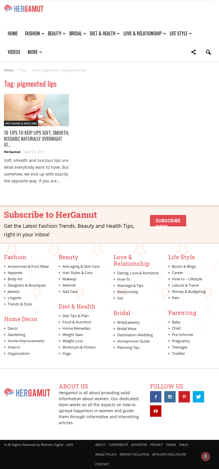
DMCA (183, 444)
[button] (193, 53)
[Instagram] (170, 396)
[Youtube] (155, 411)
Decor (13, 328)
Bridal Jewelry (128, 322)
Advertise (139, 444)
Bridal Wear (127, 328)
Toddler (178, 353)
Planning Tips (128, 347)
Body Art (15, 278)
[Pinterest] (184, 396)
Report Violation (134, 454)
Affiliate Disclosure (169, 454)
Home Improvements (26, 340)
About (100, 444)
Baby (176, 322)
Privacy (156, 444)
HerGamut (12, 152)
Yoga (66, 353)
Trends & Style (20, 304)
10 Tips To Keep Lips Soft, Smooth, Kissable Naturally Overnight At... (36, 138)
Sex (120, 298)
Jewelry (14, 291)
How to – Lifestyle (187, 278)
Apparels (15, 272)
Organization (19, 353)
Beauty (54, 33)
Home (13, 33)
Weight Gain (72, 334)
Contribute (118, 444)
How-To (123, 279)
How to (14, 347)
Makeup (69, 278)
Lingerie (14, 297)
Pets (175, 297)
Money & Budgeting (189, 291)
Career (177, 272)
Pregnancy (181, 340)
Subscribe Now (168, 222)
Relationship (127, 291)
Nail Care (70, 291)
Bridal (75, 33)
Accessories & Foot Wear (28, 266)
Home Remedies (76, 328)
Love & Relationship (142, 33)
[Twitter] (198, 396)
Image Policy (106, 454)
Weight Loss (72, 340)
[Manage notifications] (205, 456)
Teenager (180, 347)
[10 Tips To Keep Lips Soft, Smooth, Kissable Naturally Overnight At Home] (36, 110)
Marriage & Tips (130, 285)
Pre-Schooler (183, 334)
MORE (33, 52)
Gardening (16, 334)
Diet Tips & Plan (75, 315)
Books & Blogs (184, 266)
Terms (171, 444)
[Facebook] (155, 396)
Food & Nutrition (76, 322)
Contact (102, 464)
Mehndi (69, 285)
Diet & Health (102, 33)
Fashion (32, 33)
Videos (14, 52)
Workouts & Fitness (79, 347)
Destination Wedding (135, 334)
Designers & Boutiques (27, 285)
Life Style (178, 33)
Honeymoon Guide (133, 341)
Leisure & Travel (185, 285)
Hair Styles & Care (77, 272)
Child (176, 328)
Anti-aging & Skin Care (21, 123)
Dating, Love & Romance (138, 272)
